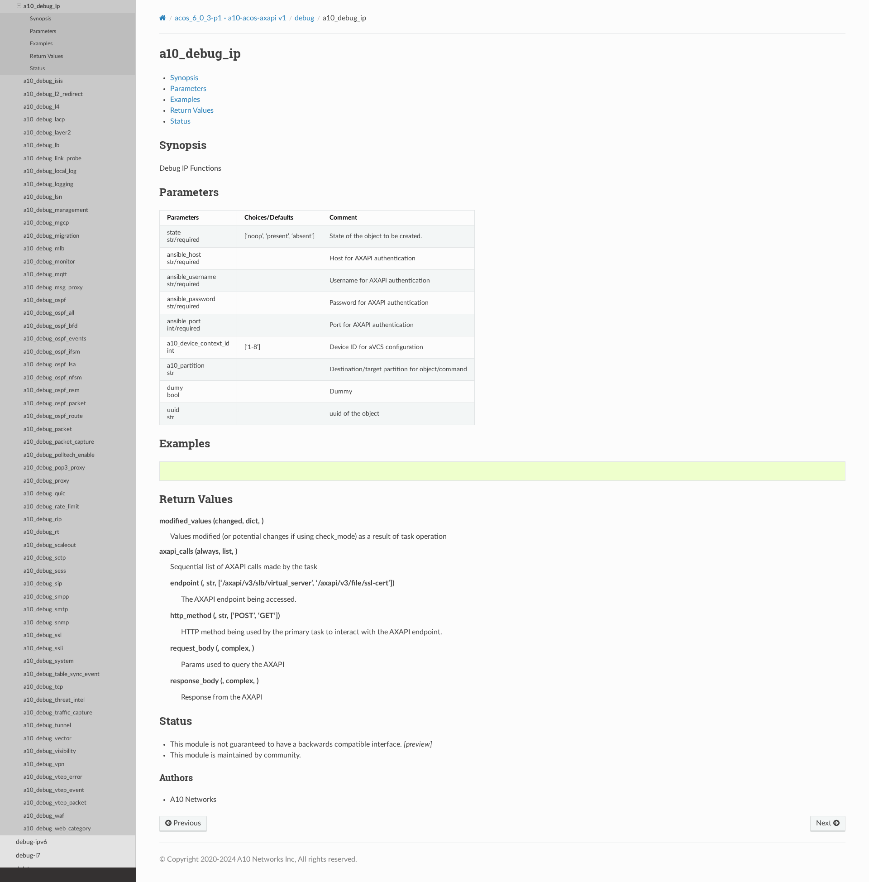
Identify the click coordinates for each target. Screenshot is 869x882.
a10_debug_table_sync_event (62, 674)
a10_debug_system (49, 661)
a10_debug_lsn (43, 197)
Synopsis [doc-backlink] (182, 145)
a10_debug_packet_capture (59, 442)
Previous (186, 823)
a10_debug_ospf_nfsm (53, 378)
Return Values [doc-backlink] (196, 499)
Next (824, 823)
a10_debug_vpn (44, 764)
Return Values (46, 56)
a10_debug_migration (51, 236)
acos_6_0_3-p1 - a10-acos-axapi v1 (230, 18)
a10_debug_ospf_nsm (52, 390)
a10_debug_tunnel (47, 726)
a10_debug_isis (43, 81)
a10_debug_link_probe (52, 159)
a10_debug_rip (43, 519)
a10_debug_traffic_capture (58, 713)
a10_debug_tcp (43, 687)
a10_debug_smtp (46, 610)
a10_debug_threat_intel (54, 700)
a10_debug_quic (44, 494)
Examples (41, 43)
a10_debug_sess (45, 571)
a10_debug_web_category (57, 829)
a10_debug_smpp (46, 597)
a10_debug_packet (48, 429)
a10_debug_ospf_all (49, 313)
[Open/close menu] (19, 7)
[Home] (162, 18)
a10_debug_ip (42, 7)
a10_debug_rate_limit (51, 507)
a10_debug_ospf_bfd (50, 326)
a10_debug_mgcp (46, 223)
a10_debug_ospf (45, 300)
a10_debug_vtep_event (54, 790)
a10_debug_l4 (42, 107)
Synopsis (40, 18)
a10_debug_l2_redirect (53, 94)
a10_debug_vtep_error (53, 777)
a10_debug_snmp (46, 623)
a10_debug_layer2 (47, 133)
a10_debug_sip (43, 584)
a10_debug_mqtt (45, 275)
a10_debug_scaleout (50, 545)
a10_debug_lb (41, 146)
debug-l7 (28, 855)
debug (304, 18)
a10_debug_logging (48, 184)
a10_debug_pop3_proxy (54, 468)
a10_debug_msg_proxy (53, 288)
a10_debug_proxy (46, 481)
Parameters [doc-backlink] (189, 192)
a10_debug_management (56, 210)
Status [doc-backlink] (175, 721)
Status (37, 68)
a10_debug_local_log (50, 171)
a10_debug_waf (44, 816)
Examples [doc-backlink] (184, 443)
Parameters (43, 31)
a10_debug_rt (41, 532)
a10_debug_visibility (50, 751)
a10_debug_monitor (49, 262)
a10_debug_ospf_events (55, 339)
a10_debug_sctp (45, 558)
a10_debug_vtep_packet (55, 803)
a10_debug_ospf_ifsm (52, 352)
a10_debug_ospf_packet (55, 404)
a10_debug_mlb (44, 249)
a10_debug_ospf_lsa (50, 365)
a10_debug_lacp (44, 120)
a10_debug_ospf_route (53, 416)
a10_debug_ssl (43, 635)
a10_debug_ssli (43, 649)
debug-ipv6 (31, 842)
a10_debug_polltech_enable (59, 455)
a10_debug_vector (48, 739)
